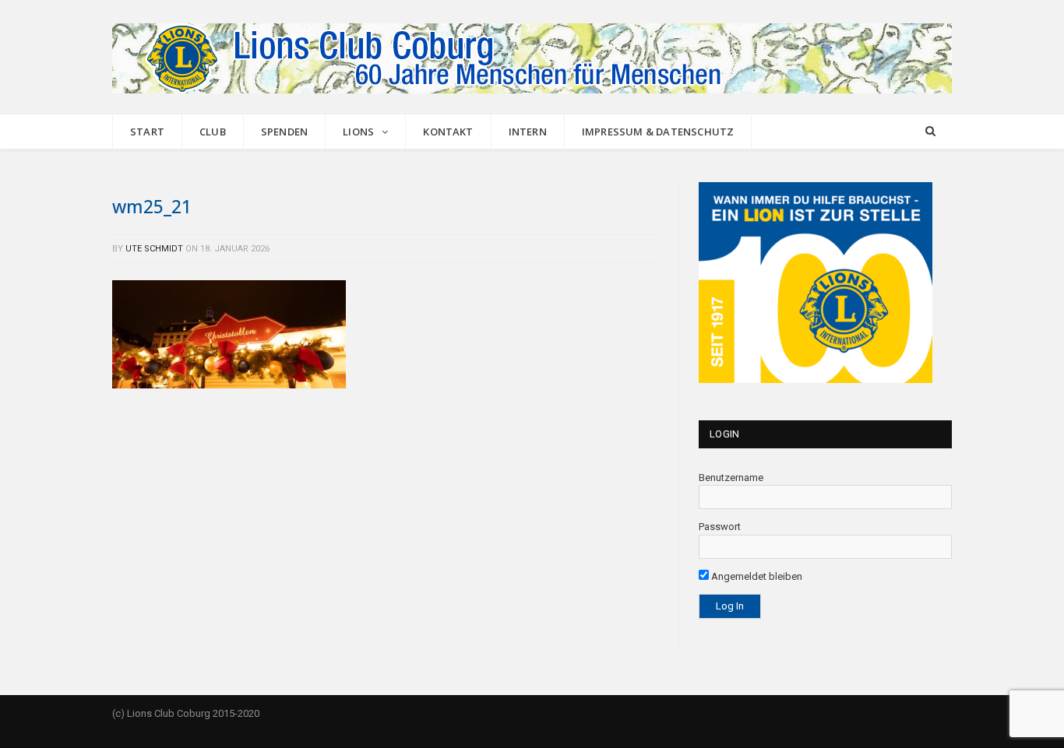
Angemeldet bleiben (755, 576)
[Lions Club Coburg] (532, 56)
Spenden (284, 132)
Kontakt (448, 132)
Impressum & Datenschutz (658, 132)
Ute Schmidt (154, 249)
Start (147, 132)
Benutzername (731, 477)
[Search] (930, 131)
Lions (358, 132)
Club (212, 132)
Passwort (720, 526)
